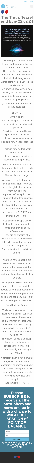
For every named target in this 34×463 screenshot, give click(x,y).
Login (31, 1)
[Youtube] (6, 12)
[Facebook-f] (15, 457)
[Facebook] (2, 12)
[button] (31, 6)
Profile (25, 1)
